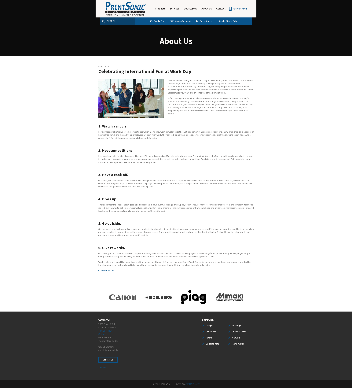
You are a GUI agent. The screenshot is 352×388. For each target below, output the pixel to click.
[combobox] (121, 21)
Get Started (190, 9)
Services (174, 9)
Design (209, 325)
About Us (207, 9)
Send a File (159, 21)
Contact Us (108, 359)
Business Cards (239, 331)
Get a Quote (206, 21)
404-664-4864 (240, 8)
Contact (221, 9)
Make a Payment (183, 21)
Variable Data (212, 343)
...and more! (238, 343)
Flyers (209, 337)
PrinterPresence (192, 383)
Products (160, 9)
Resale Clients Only (228, 21)
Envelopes (211, 331)
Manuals (236, 337)
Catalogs (236, 325)
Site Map (102, 367)
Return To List (107, 270)
